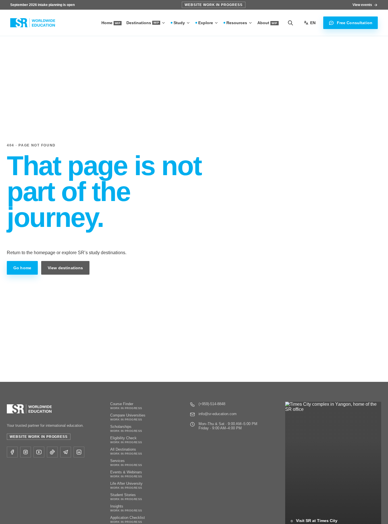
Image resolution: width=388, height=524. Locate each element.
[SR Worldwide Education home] (32, 23)
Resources (236, 22)
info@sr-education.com (218, 414)
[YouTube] (39, 452)
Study (179, 22)
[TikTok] (52, 452)
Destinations (142, 22)
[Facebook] (12, 452)
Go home (22, 268)
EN (313, 22)
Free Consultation (354, 22)
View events (362, 5)
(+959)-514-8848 (212, 404)
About (267, 22)
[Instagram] (25, 452)
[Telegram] (65, 452)
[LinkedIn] (79, 452)
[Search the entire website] (290, 23)
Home (110, 22)
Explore (205, 22)
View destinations (65, 268)
